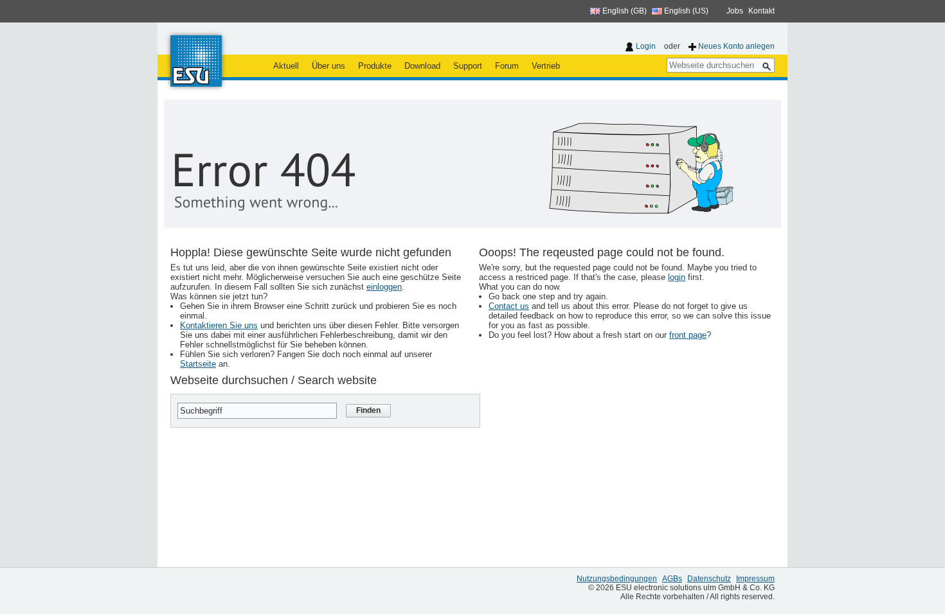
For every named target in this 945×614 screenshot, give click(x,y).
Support (467, 66)
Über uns (328, 66)
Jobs (734, 10)
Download (422, 66)
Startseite (198, 364)
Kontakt (761, 10)
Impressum (755, 578)
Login (646, 46)
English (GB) (623, 10)
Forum (507, 66)
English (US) (685, 10)
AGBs (672, 578)
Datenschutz (709, 578)
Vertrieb (546, 66)
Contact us (509, 306)
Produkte (375, 66)
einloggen (384, 287)
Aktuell (286, 66)
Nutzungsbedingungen (617, 578)
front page (687, 335)
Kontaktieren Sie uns (219, 325)
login (676, 277)
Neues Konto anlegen (736, 46)
